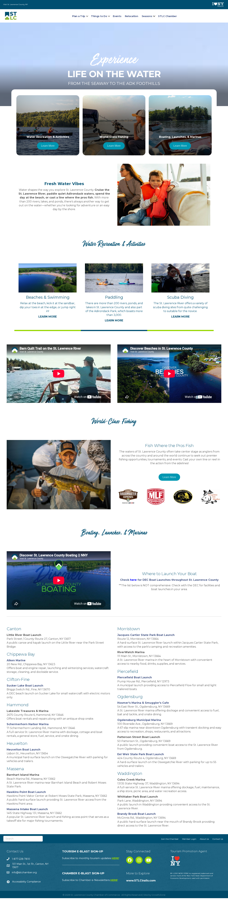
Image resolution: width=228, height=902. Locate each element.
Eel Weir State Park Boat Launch (140, 754)
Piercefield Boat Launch (134, 677)
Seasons (147, 16)
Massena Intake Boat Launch (27, 809)
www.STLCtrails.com (141, 880)
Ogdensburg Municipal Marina (139, 720)
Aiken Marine (16, 660)
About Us (204, 839)
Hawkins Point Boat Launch (26, 792)
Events (117, 16)
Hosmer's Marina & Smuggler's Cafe (143, 702)
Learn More (47, 316)
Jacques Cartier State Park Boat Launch (146, 635)
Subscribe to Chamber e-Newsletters (90, 880)
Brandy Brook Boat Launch (136, 813)
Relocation (131, 16)
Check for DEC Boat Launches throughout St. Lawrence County (169, 579)
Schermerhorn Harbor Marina (28, 724)
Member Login (189, 839)
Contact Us (217, 839)
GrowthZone (158, 894)
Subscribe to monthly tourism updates (90, 858)
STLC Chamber (167, 16)
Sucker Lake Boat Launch (25, 685)
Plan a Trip (78, 16)
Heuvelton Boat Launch (23, 749)
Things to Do (99, 16)
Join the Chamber (170, 839)
